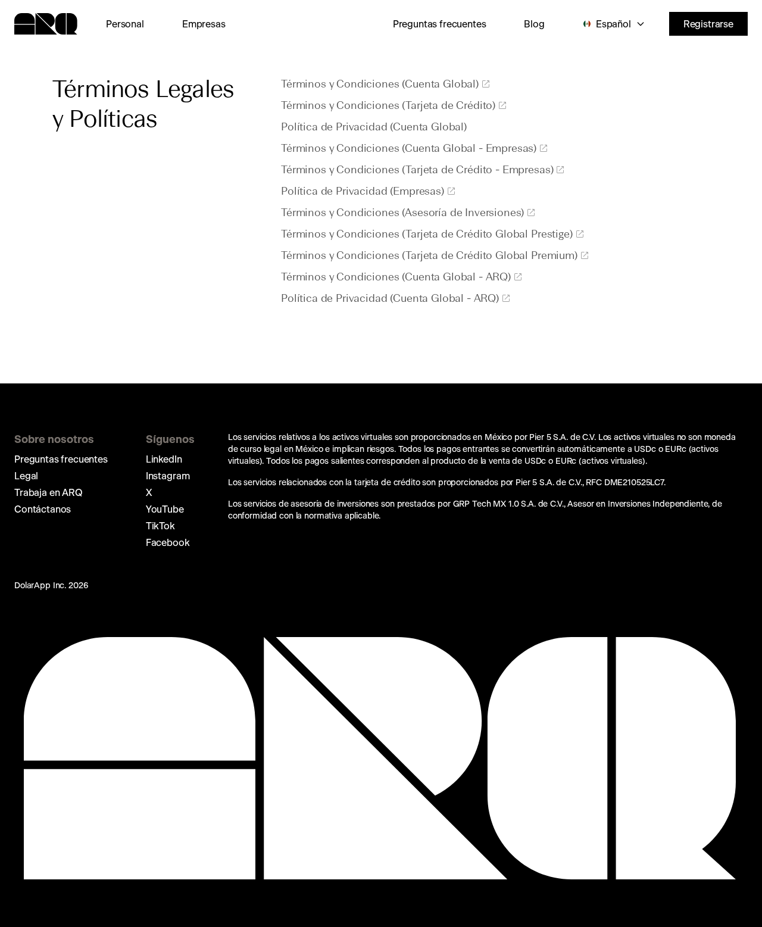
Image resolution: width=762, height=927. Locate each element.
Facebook (168, 542)
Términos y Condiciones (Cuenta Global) (380, 84)
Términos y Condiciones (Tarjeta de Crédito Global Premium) (429, 256)
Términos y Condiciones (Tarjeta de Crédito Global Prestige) (427, 234)
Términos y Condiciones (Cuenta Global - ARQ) (396, 277)
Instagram (168, 475)
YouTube (165, 509)
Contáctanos (42, 509)
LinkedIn (164, 459)
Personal (125, 24)
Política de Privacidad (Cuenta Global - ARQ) (390, 299)
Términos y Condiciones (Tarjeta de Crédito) (388, 106)
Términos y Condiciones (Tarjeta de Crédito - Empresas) (417, 170)
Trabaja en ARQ (48, 492)
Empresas (204, 24)
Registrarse (708, 24)
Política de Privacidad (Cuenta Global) (374, 127)
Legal (26, 475)
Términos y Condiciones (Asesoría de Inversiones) (402, 213)
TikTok (160, 525)
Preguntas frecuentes (439, 24)
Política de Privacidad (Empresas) (362, 191)
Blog (534, 24)
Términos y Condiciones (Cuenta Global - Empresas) (408, 148)
